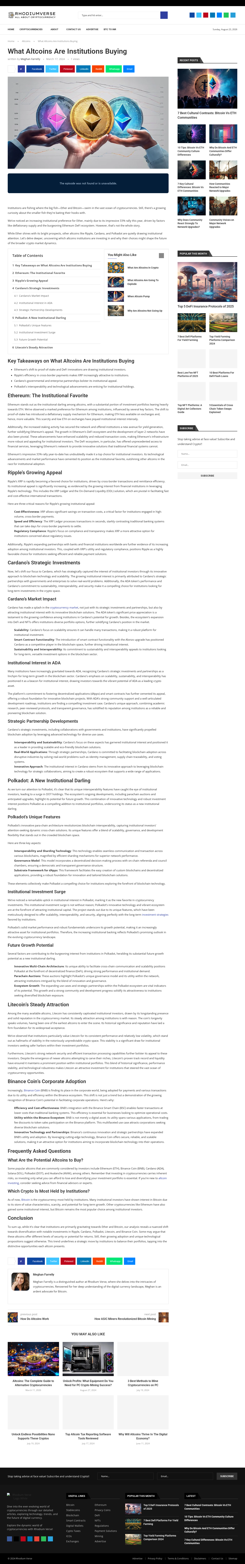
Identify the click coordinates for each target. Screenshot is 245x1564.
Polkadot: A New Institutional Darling (40, 318)
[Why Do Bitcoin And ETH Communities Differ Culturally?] (223, 133)
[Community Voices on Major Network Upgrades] (223, 206)
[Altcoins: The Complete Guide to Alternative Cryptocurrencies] (33, 1359)
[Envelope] (36, 1538)
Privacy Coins (102, 1510)
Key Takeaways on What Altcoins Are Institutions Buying (53, 265)
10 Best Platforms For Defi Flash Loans (221, 374)
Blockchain (72, 1515)
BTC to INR (110, 29)
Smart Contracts (76, 1520)
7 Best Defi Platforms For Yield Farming (190, 338)
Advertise (92, 29)
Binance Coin (32, 1090)
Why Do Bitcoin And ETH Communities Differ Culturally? (223, 151)
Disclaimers (200, 1558)
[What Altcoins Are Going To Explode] (116, 282)
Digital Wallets (74, 1526)
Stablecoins (73, 1510)
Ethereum (101, 1505)
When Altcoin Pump (139, 296)
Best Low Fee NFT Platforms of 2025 (188, 374)
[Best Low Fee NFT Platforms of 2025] (192, 358)
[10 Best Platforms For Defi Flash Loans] (223, 358)
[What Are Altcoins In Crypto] (116, 267)
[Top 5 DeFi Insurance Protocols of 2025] (207, 282)
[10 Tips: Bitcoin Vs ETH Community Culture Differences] (192, 133)
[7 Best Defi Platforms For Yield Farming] (192, 322)
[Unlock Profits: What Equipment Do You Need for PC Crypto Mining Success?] (88, 1359)
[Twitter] (198, 15)
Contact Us (73, 29)
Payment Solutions (106, 1531)
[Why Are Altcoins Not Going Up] (116, 310)
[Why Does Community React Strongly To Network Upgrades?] (192, 206)
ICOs (69, 1536)
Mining (99, 1536)
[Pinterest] (205, 15)
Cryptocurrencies (31, 29)
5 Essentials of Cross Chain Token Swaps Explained (221, 409)
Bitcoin (70, 1505)
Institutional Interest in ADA (35, 303)
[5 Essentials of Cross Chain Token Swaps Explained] (223, 391)
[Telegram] (232, 15)
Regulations (102, 1526)
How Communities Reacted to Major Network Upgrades (219, 187)
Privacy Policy (155, 1558)
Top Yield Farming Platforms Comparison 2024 (222, 340)
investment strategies (155, 914)
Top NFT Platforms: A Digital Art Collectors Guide (190, 409)
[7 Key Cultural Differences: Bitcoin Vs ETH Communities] (192, 169)
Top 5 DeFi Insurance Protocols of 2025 (206, 306)
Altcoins (26, 41)
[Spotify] (226, 15)
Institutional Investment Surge (37, 332)
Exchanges (72, 1541)
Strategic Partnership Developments (40, 310)
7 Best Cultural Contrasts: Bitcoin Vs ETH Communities (207, 115)
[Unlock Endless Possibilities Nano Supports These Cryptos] (33, 1412)
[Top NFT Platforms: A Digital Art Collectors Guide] (192, 391)
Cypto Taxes (73, 1531)
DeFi (97, 1515)
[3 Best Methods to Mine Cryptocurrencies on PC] (143, 1359)
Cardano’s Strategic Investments (37, 288)
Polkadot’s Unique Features (35, 325)
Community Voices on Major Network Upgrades (221, 223)
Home (11, 29)
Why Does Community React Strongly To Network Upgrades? (190, 223)
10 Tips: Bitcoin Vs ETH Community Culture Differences (191, 151)
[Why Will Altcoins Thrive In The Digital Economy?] (143, 1412)
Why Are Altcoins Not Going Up (145, 310)
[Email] (219, 15)
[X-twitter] (16, 1538)
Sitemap (232, 1558)
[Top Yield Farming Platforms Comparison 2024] (223, 322)
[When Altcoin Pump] (116, 296)
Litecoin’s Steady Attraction (34, 347)
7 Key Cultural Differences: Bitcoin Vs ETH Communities (191, 187)
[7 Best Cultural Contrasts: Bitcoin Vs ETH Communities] (207, 89)
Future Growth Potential (33, 339)
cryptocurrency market (64, 607)
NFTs (98, 1520)
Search (164, 15)
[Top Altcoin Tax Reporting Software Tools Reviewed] (88, 1412)
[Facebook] (192, 15)
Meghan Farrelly (30, 59)
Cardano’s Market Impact (34, 295)
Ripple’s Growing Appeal (31, 280)
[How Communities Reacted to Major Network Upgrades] (223, 169)
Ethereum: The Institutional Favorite (40, 273)
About (54, 29)
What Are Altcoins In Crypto (143, 267)
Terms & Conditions (178, 1558)
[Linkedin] (212, 15)
